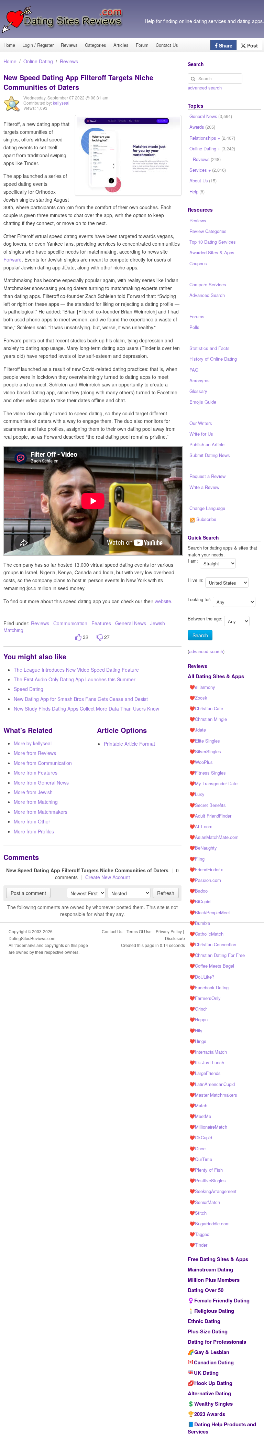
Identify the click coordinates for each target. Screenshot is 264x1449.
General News (130, 623)
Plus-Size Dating (208, 1331)
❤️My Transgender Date (213, 783)
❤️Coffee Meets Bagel (211, 965)
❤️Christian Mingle (208, 719)
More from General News (41, 782)
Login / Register (38, 45)
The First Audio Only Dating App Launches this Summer (74, 679)
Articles (121, 45)
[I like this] (78, 637)
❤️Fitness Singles (207, 772)
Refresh (165, 892)
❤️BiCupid (199, 901)
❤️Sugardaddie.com (209, 1223)
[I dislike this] (100, 637)
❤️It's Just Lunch (206, 1062)
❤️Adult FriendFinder (210, 815)
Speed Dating (28, 688)
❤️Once (197, 1148)
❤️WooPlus (201, 762)
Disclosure (175, 938)
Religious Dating (214, 1310)
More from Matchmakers (40, 811)
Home (9, 61)
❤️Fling (197, 858)
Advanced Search (207, 295)
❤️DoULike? (201, 976)
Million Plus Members (214, 1279)
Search (200, 635)
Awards (202, 127)
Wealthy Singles (213, 1403)
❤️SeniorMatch (204, 1202)
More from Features (35, 772)
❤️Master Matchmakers (213, 1094)
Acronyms (199, 380)
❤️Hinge (197, 1041)
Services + (207, 170)
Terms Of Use (139, 931)
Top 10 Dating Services (212, 241)
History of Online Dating (213, 358)
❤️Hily (195, 1030)
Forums (197, 316)
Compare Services (207, 284)
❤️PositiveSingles (207, 1180)
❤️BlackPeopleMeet (209, 912)
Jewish (157, 623)
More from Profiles (34, 831)
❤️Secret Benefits (207, 805)
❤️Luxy (197, 794)
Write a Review (204, 487)
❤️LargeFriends (205, 1073)
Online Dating (38, 61)
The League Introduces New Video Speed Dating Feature (76, 669)
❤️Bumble (199, 923)
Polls (194, 327)
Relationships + (212, 138)
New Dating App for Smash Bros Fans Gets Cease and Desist (81, 698)
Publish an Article (206, 444)
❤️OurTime (200, 1159)
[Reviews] (11, 108)
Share (225, 45)
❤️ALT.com (200, 826)
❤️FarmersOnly (205, 998)
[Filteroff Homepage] (128, 155)
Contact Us (167, 45)
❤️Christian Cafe (206, 708)
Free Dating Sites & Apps (218, 1259)
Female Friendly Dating (222, 1300)
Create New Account (107, 877)
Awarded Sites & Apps (211, 252)
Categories (95, 45)
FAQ (193, 369)
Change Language (207, 508)
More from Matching (36, 801)
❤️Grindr (198, 1008)
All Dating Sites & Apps (216, 676)
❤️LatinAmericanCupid (212, 1084)
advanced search (205, 87)
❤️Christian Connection (212, 944)
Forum (142, 45)
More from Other (32, 821)
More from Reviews (35, 752)
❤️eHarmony (202, 687)
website (163, 601)
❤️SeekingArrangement (212, 1191)
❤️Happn (198, 1019)
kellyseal (61, 103)
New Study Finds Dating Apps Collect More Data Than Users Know (86, 708)
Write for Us (201, 433)
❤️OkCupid (200, 1137)
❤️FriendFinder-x (206, 869)
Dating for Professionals (217, 1341)
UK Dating (206, 1372)
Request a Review (207, 476)
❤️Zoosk (198, 697)
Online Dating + (212, 148)
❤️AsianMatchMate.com (214, 837)
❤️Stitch (198, 1213)
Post (252, 45)
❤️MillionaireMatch (208, 1126)
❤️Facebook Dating (209, 987)
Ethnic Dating (204, 1321)
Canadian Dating (214, 1362)
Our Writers (200, 423)
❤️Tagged (199, 1234)
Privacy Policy (169, 931)
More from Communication (43, 762)
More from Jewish (33, 792)
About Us (203, 180)
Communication (70, 623)
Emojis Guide (202, 401)
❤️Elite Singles (204, 740)
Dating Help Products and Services (222, 1427)
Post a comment (28, 892)
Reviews (69, 45)
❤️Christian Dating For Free (217, 955)
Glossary (198, 391)
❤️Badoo (198, 890)
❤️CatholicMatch (206, 933)
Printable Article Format (129, 743)
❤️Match (198, 1105)
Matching (13, 630)
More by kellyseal (33, 743)
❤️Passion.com (205, 880)
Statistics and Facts (209, 348)
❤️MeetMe (200, 1116)
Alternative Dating (209, 1393)
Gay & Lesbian (211, 1352)
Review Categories (208, 231)
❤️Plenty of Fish (206, 1169)
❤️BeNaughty (203, 847)
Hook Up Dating (213, 1383)
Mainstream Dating (210, 1269)
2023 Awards (209, 1414)
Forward (12, 259)
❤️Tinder (198, 1245)
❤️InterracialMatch (208, 1051)
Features (101, 623)
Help (197, 191)
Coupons (198, 263)
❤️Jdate (197, 729)
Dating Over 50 (205, 1290)
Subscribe (205, 519)
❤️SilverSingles (205, 751)
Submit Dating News (209, 455)
